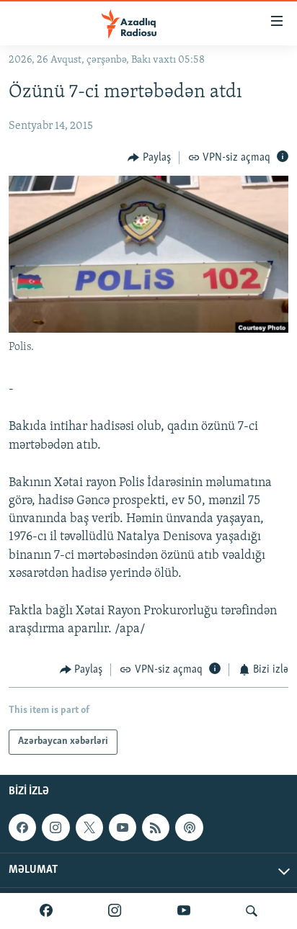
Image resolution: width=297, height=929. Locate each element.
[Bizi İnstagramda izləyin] (114, 911)
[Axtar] (251, 911)
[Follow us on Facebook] (22, 827)
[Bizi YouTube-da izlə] (183, 911)
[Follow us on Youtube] (122, 827)
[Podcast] (189, 827)
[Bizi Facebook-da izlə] (46, 911)
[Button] (149, 157)
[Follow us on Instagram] (55, 827)
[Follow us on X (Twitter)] (89, 827)
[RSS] (155, 827)
